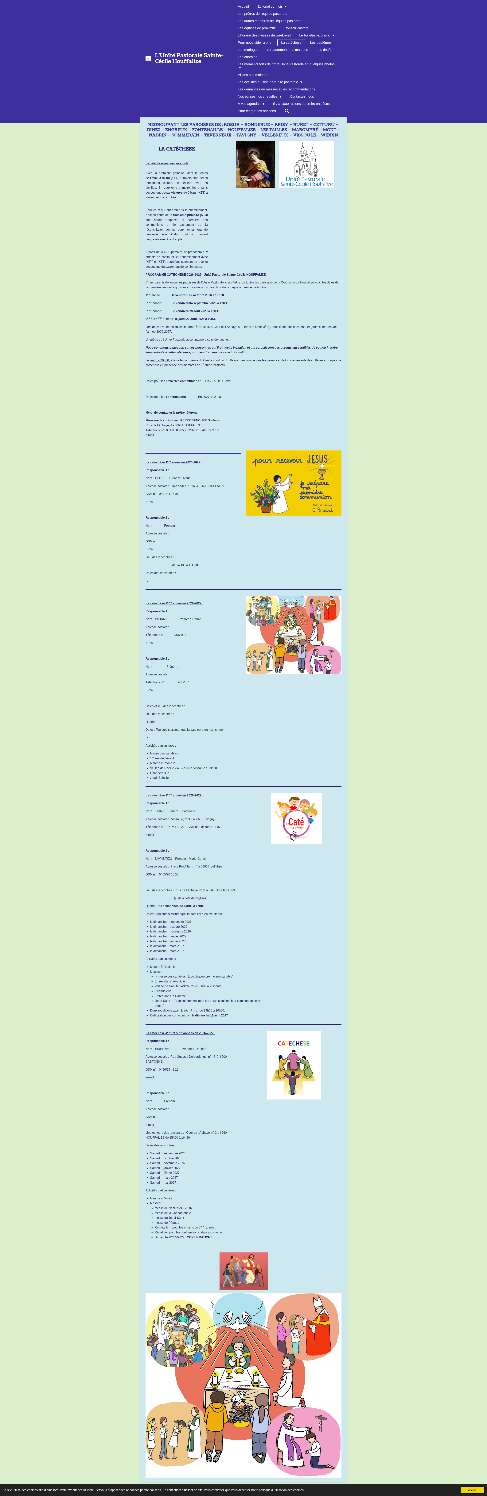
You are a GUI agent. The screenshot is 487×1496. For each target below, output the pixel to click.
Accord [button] (472, 1489)
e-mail (150, 435)
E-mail (150, 501)
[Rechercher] (287, 111)
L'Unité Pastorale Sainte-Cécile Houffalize (189, 58)
